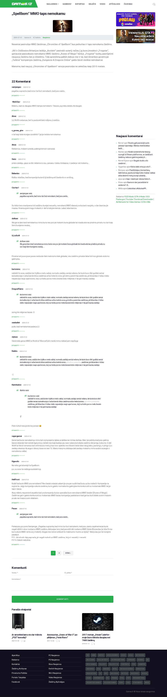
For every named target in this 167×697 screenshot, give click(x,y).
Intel (115, 669)
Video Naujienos (55, 677)
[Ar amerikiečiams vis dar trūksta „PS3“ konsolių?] (27, 622)
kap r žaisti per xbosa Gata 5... (139, 179)
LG (100, 673)
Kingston (140, 669)
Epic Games (91, 664)
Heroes (106, 669)
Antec (101, 655)
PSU (122, 678)
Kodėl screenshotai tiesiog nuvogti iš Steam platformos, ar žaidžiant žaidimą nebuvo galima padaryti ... (135, 154)
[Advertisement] (135, 93)
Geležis (92, 4)
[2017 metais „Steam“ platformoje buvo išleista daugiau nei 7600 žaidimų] (97, 622)
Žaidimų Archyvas (19, 669)
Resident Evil (138, 678)
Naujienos (52, 4)
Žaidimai (128, 4)
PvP (128, 678)
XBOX (147, 682)
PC (108, 678)
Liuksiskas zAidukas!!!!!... (137, 188)
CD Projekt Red (117, 659)
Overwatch (98, 678)
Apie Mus (16, 655)
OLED (89, 678)
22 (24, 641)
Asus (123, 655)
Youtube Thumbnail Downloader (139, 199)
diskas (140, 659)
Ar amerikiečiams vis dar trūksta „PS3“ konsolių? (27, 636)
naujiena (114, 673)
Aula (131, 655)
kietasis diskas (126, 669)
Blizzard (90, 659)
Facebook (16, 682)
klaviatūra (91, 673)
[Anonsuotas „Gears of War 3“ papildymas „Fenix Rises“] (62, 622)
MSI (106, 673)
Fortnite (125, 664)
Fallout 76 (113, 664)
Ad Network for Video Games (128, 202)
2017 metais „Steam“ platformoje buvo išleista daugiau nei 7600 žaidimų (96, 637)
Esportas (80, 4)
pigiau (114, 678)
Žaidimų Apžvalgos (57, 682)
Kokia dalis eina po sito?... (141, 167)
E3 (147, 659)
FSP (133, 664)
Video (102, 4)
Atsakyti (15, 95)
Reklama (15, 660)
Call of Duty (103, 659)
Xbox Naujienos (55, 664)
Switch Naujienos (56, 669)
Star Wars (137, 682)
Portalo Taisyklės (19, 677)
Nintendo (135, 673)
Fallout (102, 664)
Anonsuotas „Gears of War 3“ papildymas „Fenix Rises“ (62, 636)
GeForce (90, 669)
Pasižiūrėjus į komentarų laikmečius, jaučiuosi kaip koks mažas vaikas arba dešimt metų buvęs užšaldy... (136, 173)
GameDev (67, 4)
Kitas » (68, 553)
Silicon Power (110, 682)
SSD (128, 682)
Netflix (124, 673)
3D (88, 655)
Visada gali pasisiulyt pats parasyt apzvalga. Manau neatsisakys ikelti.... (134, 145)
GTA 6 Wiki (146, 202)
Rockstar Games (94, 682)
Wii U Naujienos (55, 673)
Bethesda (140, 655)
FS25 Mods (129, 197)
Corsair (131, 659)
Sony (121, 682)
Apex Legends (112, 655)
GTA (98, 669)
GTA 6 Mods (140, 197)
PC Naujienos (54, 655)
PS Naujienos (54, 660)
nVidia (144, 673)
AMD (93, 655)
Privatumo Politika (19, 673)
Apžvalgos (114, 4)
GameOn (142, 664)
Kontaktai (16, 664)
